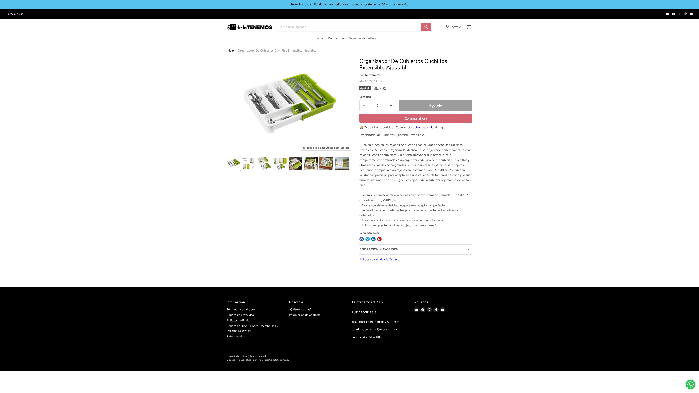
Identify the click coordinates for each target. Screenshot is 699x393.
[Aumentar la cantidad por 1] (391, 105)
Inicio (319, 38)
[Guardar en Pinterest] (379, 239)
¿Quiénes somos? (300, 309)
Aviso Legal (234, 336)
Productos (335, 38)
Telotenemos (373, 75)
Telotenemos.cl (281, 360)
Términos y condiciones (242, 309)
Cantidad (365, 96)
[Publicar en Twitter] (367, 239)
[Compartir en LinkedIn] (373, 239)
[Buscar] (426, 27)
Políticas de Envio (238, 321)
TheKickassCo (264, 360)
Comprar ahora (416, 118)
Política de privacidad (240, 315)
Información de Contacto (305, 315)
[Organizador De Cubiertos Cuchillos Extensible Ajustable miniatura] (233, 163)
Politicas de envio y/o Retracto (379, 259)
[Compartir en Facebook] (361, 239)
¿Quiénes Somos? (14, 14)
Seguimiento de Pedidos (365, 38)
